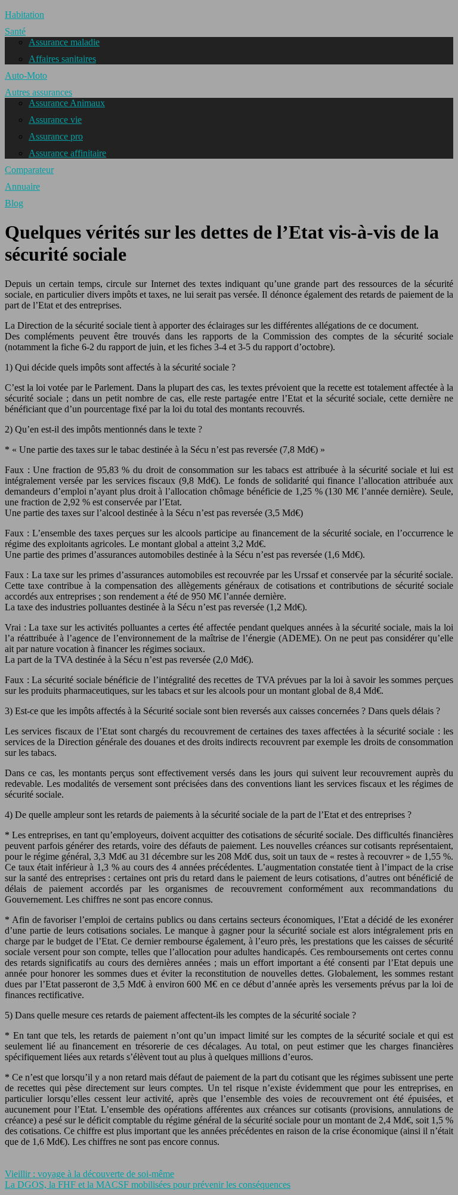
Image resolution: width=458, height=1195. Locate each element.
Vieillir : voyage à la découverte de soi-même (89, 1174)
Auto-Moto (26, 75)
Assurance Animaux (67, 103)
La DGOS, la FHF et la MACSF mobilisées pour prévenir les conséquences (147, 1184)
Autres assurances (38, 92)
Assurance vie (55, 120)
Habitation (24, 15)
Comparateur (29, 170)
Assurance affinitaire (67, 153)
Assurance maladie (64, 42)
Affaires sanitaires (62, 59)
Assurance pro (56, 136)
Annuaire (22, 186)
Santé (15, 31)
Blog (14, 203)
